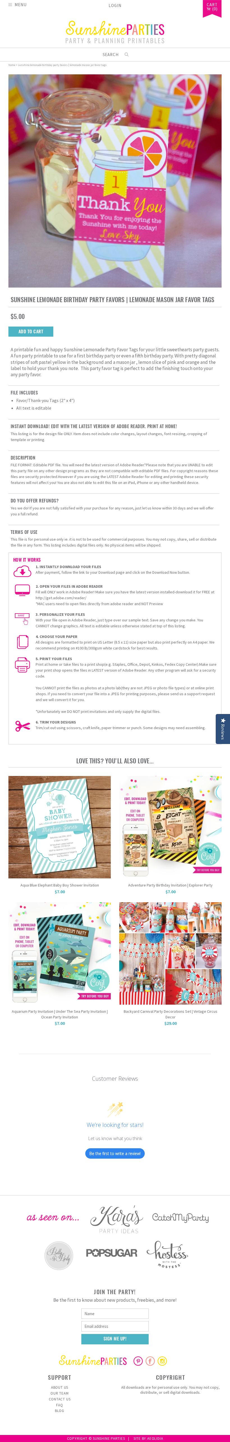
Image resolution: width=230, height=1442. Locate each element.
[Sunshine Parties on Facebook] (150, 1364)
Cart (212, 5)
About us (59, 1387)
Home (11, 65)
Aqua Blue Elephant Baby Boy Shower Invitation (59, 885)
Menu (21, 4)
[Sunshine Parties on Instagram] (162, 1364)
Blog (59, 1410)
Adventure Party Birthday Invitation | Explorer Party (170, 885)
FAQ (59, 1405)
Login (115, 5)
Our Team (59, 1393)
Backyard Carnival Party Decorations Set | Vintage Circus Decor (170, 1014)
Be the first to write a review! (115, 1153)
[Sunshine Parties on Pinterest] (138, 1364)
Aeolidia (155, 1438)
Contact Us (60, 1399)
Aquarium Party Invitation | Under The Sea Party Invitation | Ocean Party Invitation (60, 1014)
